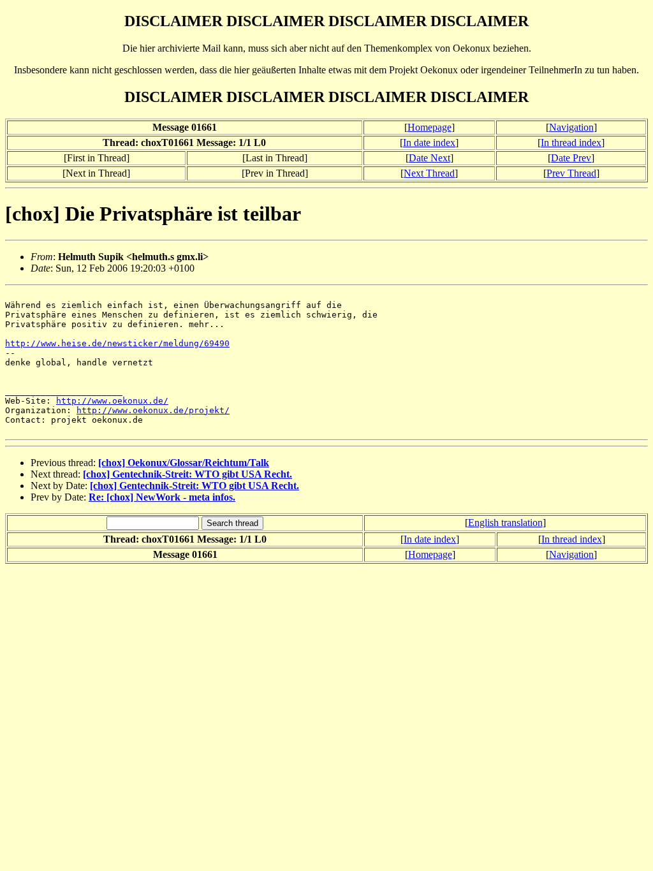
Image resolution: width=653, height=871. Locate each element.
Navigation (571, 127)
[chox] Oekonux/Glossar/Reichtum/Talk (183, 462)
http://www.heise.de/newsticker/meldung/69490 (117, 343)
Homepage (429, 127)
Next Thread (429, 173)
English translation (505, 522)
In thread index (571, 142)
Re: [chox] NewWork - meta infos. (162, 497)
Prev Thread (571, 173)
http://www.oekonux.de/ (112, 401)
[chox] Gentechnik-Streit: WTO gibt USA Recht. (187, 474)
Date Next (429, 157)
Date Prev (571, 157)
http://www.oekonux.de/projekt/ (153, 410)
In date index (429, 142)
